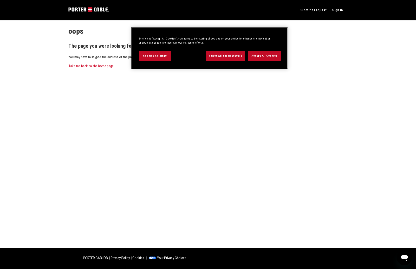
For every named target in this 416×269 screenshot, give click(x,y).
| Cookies (137, 258)
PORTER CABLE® (95, 258)
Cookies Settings (155, 55)
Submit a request (313, 10)
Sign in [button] (337, 10)
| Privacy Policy (119, 258)
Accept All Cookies (264, 55)
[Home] (88, 10)
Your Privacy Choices (171, 258)
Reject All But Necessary (225, 55)
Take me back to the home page (91, 66)
